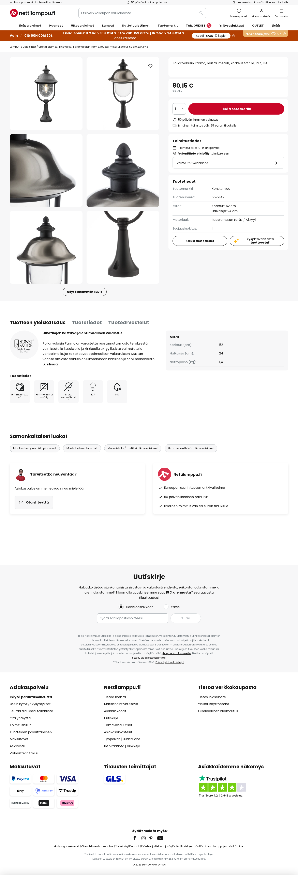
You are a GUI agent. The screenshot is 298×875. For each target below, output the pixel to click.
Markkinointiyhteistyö (121, 704)
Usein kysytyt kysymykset (30, 704)
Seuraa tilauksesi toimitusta (31, 711)
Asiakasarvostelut (118, 732)
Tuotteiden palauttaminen (31, 732)
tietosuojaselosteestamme (148, 657)
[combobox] (142, 13)
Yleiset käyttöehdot (213, 704)
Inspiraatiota (114, 746)
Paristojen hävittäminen (196, 846)
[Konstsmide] (24, 345)
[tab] (37, 322)
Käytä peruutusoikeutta (31, 697)
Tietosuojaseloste (212, 697)
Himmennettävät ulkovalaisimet (191, 448)
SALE (211, 36)
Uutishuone (131, 739)
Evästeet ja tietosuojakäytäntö (160, 846)
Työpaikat (112, 739)
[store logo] (32, 13)
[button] (46, 170)
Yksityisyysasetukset (66, 846)
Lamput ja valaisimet (23, 46)
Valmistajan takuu (24, 753)
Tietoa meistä (115, 697)
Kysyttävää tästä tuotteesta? (260, 241)
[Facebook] (137, 838)
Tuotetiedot (87, 322)
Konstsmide (221, 188)
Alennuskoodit (115, 711)
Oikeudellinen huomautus (218, 711)
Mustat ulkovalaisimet (82, 448)
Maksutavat (19, 739)
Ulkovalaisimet (48, 46)
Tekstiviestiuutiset (118, 725)
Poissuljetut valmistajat (169, 662)
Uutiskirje (111, 718)
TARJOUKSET (196, 26)
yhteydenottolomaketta (176, 653)
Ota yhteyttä (20, 718)
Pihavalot (65, 46)
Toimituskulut (20, 725)
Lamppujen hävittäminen (228, 846)
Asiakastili (17, 746)
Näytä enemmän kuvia (84, 292)
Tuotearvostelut (128, 322)
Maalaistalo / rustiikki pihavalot (34, 448)
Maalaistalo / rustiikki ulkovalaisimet (133, 448)
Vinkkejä (133, 746)
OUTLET (258, 26)
